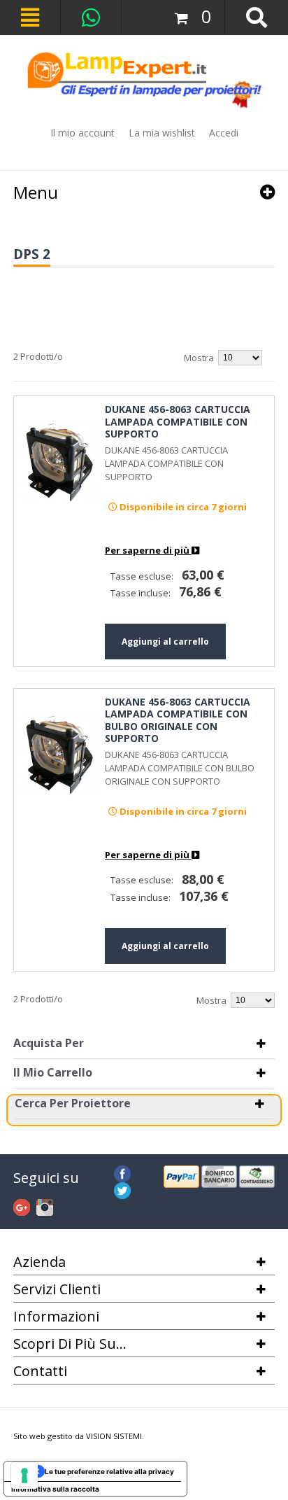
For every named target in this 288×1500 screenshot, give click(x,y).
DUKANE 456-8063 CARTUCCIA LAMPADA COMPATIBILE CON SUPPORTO (177, 421)
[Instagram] (44, 1205)
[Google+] (21, 1205)
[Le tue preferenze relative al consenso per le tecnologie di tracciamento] (24, 1475)
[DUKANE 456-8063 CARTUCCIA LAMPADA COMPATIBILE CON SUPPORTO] (59, 462)
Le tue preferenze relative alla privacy (109, 1471)
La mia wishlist (162, 132)
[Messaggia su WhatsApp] (91, 17)
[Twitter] (122, 1188)
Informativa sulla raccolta (55, 1489)
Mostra (199, 357)
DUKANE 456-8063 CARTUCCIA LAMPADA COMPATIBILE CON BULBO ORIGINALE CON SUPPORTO (177, 720)
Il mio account (82, 132)
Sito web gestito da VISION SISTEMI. (78, 1436)
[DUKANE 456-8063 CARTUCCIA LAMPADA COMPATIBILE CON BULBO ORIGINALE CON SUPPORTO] (59, 755)
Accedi (223, 132)
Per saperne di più (148, 550)
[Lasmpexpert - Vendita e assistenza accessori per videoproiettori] (144, 80)
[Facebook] (122, 1171)
